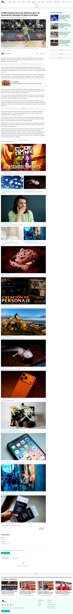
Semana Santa (57, 1)
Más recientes (6, 557)
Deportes (67, 45)
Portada (9, 1)
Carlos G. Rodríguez (27, 595)
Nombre (3, 537)
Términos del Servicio (52, 604)
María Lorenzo (9, 595)
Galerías (14, 1)
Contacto (49, 602)
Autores (39, 604)
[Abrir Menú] (71, 2)
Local (65, 36)
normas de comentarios (18, 550)
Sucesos (66, 20)
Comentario (3, 541)
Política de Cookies (51, 607)
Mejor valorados (15, 557)
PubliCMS (22, 607)
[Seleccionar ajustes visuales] (68, 2)
